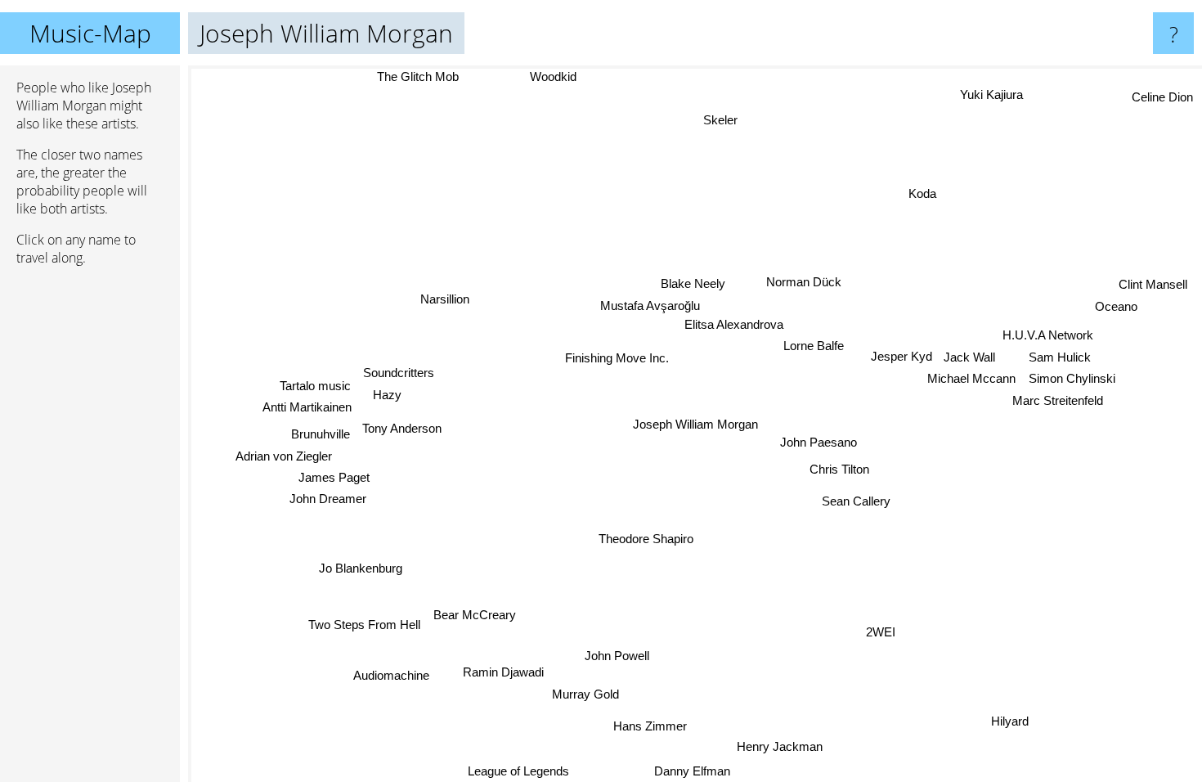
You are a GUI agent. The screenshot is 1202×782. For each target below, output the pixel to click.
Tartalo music (315, 386)
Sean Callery (855, 501)
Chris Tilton (838, 468)
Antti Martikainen (306, 408)
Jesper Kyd (901, 356)
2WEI (877, 634)
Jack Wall (969, 357)
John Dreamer (327, 499)
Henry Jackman (782, 746)
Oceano (1116, 306)
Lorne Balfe (813, 346)
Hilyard (1011, 720)
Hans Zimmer (651, 726)
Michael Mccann (971, 378)
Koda (921, 193)
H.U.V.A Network (1047, 335)
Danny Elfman (698, 771)
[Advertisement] (90, 529)
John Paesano (818, 442)
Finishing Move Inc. (617, 357)
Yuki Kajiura (987, 93)
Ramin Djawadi (504, 672)
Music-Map (90, 33)
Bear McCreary (475, 615)
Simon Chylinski (1072, 378)
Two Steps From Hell (365, 625)
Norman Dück (803, 282)
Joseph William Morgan (695, 424)
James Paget (334, 478)
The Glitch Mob (418, 76)
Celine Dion (1162, 96)
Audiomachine (392, 676)
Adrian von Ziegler (284, 457)
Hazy (387, 393)
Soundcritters (399, 371)
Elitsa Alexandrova (733, 324)
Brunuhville (321, 435)
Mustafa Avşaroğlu (649, 305)
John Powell (617, 656)
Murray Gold (587, 694)
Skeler (723, 120)
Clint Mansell (1153, 285)
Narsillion (444, 299)
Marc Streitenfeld (1057, 400)
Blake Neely (694, 283)
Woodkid (551, 76)
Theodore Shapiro (642, 538)
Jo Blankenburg (361, 569)
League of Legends (518, 771)
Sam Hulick (1060, 357)
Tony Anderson (403, 425)
